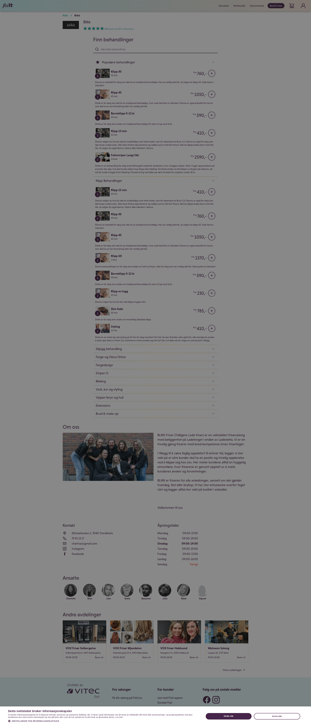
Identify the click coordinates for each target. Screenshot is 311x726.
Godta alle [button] (229, 716)
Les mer (119, 717)
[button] (103, 721)
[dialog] (155, 716)
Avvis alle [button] (277, 716)
